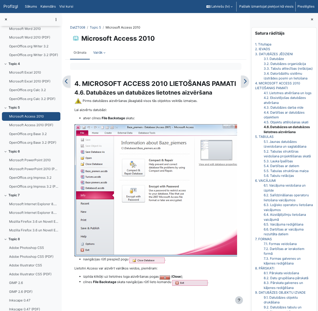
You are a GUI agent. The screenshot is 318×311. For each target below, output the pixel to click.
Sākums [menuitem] (31, 6)
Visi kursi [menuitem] (66, 6)
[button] (219, 6)
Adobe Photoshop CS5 (26, 248)
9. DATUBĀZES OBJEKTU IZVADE (280, 292)
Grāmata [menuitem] (80, 52)
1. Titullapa (263, 44)
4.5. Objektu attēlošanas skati (285, 122)
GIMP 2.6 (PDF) (20, 292)
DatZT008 (77, 27)
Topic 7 (14, 195)
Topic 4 (14, 64)
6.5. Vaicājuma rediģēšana (283, 224)
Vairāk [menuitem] (98, 52)
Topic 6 (14, 151)
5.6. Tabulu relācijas (278, 176)
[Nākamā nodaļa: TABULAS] (245, 82)
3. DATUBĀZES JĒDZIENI (274, 54)
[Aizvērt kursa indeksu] (6, 20)
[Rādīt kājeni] (239, 300)
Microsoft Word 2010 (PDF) (29, 37)
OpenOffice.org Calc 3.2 (27, 90)
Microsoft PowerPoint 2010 (30, 160)
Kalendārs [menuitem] (48, 6)
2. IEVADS (262, 49)
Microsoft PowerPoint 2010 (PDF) (33, 169)
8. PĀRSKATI (264, 268)
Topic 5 (14, 107)
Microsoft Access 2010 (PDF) (31, 125)
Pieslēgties (306, 6)
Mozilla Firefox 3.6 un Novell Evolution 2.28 (33, 221)
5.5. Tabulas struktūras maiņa (285, 171)
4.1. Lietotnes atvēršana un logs (287, 93)
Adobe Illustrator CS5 (25, 265)
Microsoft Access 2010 (26, 116)
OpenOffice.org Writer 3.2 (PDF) (33, 55)
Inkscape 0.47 (20, 300)
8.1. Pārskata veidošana (281, 273)
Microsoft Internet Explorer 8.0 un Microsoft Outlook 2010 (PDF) (33, 213)
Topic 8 (14, 239)
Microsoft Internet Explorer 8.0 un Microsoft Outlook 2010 (33, 204)
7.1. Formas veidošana (279, 244)
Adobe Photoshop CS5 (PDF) (31, 257)
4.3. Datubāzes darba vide (283, 107)
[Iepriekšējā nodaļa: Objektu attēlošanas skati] (67, 82)
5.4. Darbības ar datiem (281, 166)
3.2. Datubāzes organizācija (284, 64)
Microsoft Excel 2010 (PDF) (29, 81)
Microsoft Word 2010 (25, 29)
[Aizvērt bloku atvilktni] (312, 20)
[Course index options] (56, 19)
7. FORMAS (263, 239)
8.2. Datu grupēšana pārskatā (285, 278)
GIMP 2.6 (16, 283)
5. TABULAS (264, 137)
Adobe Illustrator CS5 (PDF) (30, 274)
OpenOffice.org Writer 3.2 (28, 46)
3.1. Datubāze (273, 59)
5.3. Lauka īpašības (278, 161)
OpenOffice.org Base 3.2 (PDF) (32, 142)
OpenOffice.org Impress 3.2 (30, 178)
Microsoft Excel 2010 (25, 72)
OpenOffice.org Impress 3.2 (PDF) (33, 186)
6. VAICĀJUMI (265, 181)
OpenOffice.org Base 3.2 (28, 134)
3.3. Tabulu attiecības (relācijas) (287, 68)
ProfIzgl (10, 6)
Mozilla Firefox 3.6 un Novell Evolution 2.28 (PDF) (33, 230)
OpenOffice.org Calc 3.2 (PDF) (32, 99)
